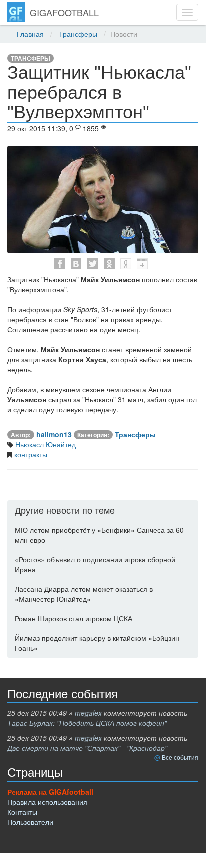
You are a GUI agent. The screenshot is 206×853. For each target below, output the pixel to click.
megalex (88, 713)
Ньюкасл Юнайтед (45, 445)
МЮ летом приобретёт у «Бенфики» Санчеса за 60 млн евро (99, 535)
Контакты (23, 812)
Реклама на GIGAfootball (51, 792)
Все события (180, 757)
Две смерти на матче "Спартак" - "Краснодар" (88, 748)
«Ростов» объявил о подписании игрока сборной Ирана (95, 564)
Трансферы (78, 34)
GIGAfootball (64, 12)
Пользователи (31, 822)
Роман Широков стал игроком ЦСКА (73, 619)
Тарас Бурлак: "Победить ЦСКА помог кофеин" (87, 723)
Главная (30, 34)
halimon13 (54, 435)
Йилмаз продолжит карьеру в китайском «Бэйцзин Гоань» (97, 643)
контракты (30, 455)
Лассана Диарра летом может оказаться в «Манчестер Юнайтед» (84, 594)
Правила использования (48, 802)
